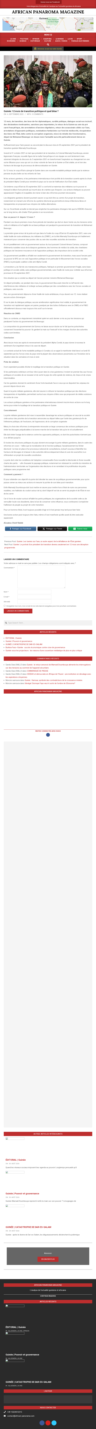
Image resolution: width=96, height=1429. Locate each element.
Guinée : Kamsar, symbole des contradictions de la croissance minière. (54, 680)
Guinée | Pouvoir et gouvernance (19, 641)
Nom (6, 592)
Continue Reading (48, 1296)
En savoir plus (48, 1259)
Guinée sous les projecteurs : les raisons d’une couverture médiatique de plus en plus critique (44, 650)
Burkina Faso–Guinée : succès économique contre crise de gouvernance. (36, 647)
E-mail (6, 597)
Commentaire (9, 568)
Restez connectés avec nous (48, 731)
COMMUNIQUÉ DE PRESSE (37, 671)
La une (19, 1331)
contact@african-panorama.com (20, 1416)
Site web (7, 602)
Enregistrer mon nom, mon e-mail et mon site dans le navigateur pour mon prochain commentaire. (41, 606)
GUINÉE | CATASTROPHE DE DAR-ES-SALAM (24, 644)
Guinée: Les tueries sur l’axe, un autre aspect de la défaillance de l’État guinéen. (49, 541)
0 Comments (37, 114)
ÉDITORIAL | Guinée (14, 638)
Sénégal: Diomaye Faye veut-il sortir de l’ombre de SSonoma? (50, 683)
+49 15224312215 (14, 1412)
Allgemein (12, 1331)
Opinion (26, 1331)
